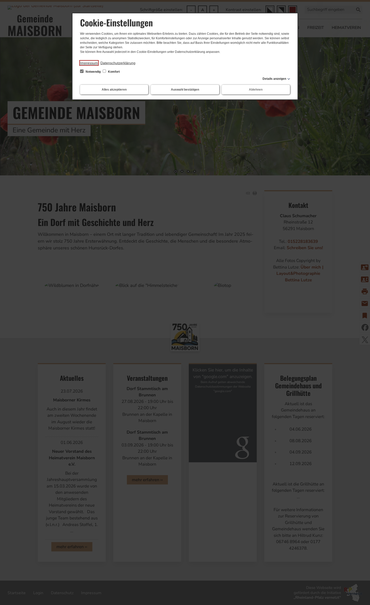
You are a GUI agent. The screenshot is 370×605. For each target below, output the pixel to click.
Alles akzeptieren (114, 89)
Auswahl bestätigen (185, 89)
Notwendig (93, 71)
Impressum (89, 63)
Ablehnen (256, 89)
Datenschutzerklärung (117, 63)
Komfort (113, 71)
